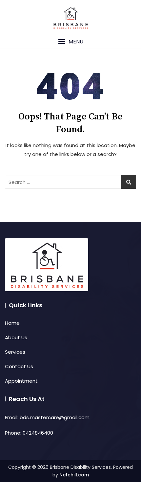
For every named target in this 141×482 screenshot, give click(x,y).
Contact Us (19, 366)
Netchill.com (74, 474)
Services (15, 351)
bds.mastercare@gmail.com (55, 417)
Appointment (21, 380)
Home (12, 322)
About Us (16, 337)
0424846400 (38, 432)
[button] (70, 41)
